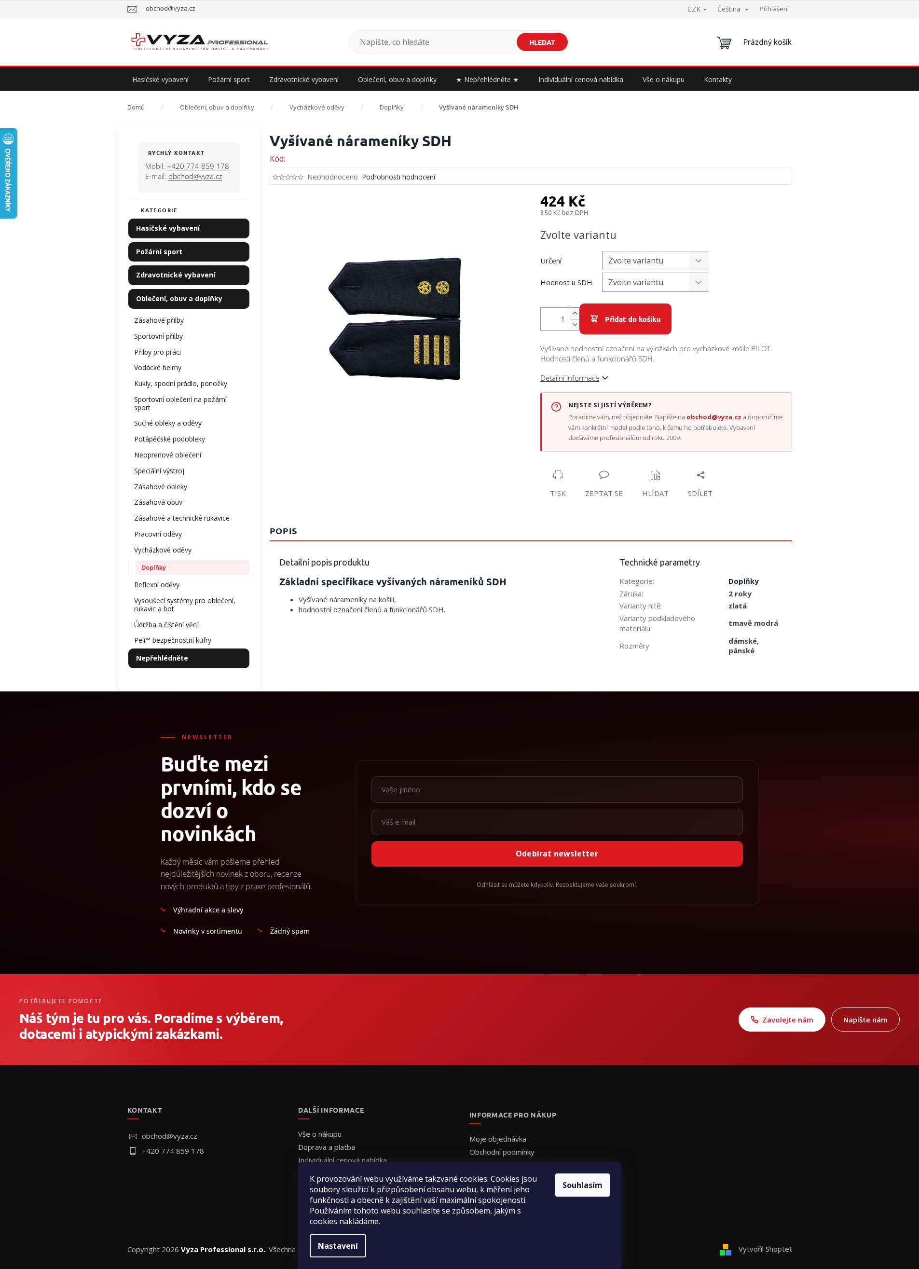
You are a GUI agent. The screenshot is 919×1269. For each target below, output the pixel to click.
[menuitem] (160, 79)
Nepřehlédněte (162, 657)
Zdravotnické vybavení (175, 274)
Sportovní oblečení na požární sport (180, 403)
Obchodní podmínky (502, 1152)
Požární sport (159, 251)
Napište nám (865, 1019)
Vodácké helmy (157, 367)
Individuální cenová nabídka (342, 1160)
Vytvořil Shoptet (765, 1249)
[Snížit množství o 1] (574, 324)
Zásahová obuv (158, 502)
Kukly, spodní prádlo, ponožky (180, 383)
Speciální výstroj (159, 470)
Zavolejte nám (787, 1019)
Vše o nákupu (320, 1134)
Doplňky (153, 567)
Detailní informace (569, 378)
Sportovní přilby (158, 336)
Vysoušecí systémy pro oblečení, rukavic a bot (184, 604)
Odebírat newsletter (557, 853)
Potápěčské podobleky (169, 438)
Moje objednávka (497, 1139)
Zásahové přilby (159, 320)
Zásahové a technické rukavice (182, 518)
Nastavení (338, 1246)
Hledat (542, 42)
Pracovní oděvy (158, 533)
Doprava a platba (326, 1147)
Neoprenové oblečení (167, 454)
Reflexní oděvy (156, 584)
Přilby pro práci (157, 352)
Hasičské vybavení (168, 228)
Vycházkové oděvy (163, 549)
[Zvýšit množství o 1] (574, 313)
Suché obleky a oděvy (168, 423)
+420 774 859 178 (198, 166)
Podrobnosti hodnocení (398, 176)
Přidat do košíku (633, 319)
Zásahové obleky (160, 486)
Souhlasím (582, 1185)
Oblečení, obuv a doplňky (179, 298)
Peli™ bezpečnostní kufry (172, 640)
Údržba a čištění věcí (166, 624)
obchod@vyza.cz (195, 176)
